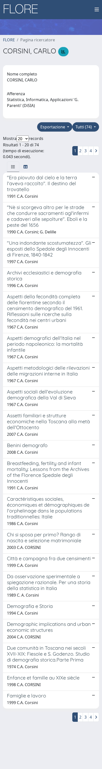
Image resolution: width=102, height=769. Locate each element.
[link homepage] (22, 9)
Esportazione (53, 127)
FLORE (9, 40)
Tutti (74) (84, 127)
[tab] (13, 167)
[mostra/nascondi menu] (97, 9)
